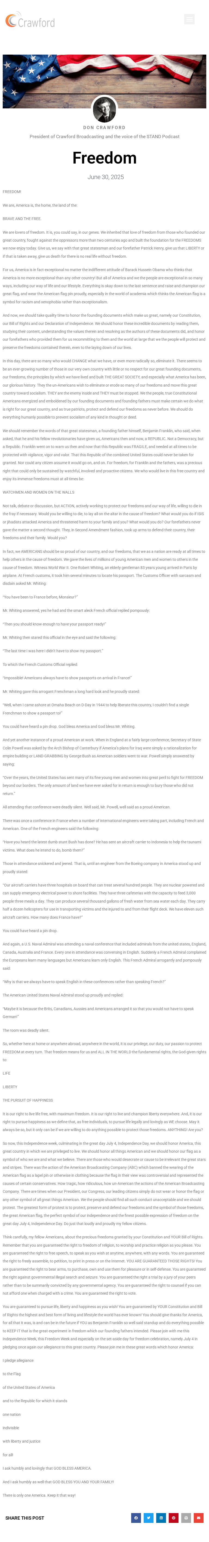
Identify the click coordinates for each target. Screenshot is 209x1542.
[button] (189, 19)
